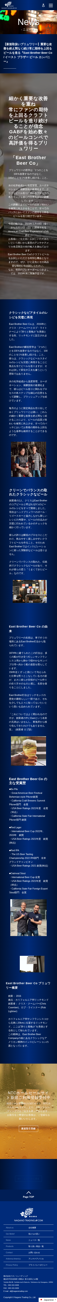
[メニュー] (51, 5)
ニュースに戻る (30, 1178)
